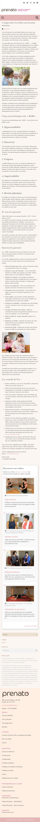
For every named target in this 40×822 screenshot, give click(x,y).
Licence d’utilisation (7, 787)
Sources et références (8, 752)
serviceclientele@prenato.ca (10, 705)
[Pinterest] (34, 2)
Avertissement (6, 755)
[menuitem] (20, 634)
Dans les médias (6, 739)
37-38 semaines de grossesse (15, 603)
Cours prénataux (7, 719)
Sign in (4, 642)
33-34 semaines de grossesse (15, 568)
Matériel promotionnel (8, 791)
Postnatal (6, 29)
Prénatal (25, 495)
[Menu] (2, 17)
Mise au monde (27, 568)
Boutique (4, 727)
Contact (4, 743)
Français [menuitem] (5, 634)
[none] (20, 634)
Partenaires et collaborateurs (10, 798)
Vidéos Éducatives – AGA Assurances (13, 805)
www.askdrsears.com (12, 454)
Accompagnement (7, 723)
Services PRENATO (7, 715)
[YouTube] (37, 2)
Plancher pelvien (11, 537)
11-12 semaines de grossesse (15, 531)
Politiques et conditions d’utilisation (12, 767)
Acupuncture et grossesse (15, 609)
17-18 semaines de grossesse (15, 495)
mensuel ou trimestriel (21, 472)
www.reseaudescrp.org (12, 434)
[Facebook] (24, 2)
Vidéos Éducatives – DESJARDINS (12, 801)
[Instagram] (30, 2)
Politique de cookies (7, 770)
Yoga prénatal (10, 499)
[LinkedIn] (27, 2)
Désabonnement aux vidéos (10, 778)
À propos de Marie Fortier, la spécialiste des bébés (16, 735)
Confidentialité (6, 759)
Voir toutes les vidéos (30, 626)
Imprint (4, 774)
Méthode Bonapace (12, 572)
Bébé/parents (14, 533)
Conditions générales (8, 763)
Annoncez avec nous (8, 812)
